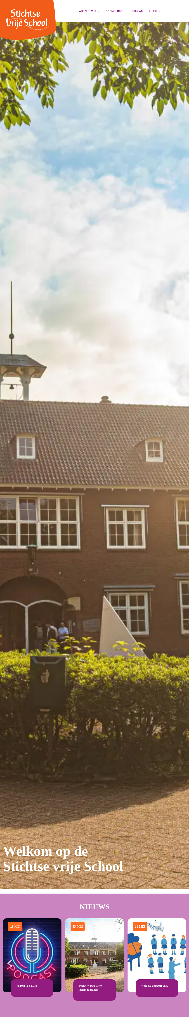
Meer (153, 11)
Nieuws (137, 11)
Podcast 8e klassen (26, 986)
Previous (9, 961)
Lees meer (22, 990)
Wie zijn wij (87, 11)
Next (180, 961)
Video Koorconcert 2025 (154, 986)
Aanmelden (114, 11)
